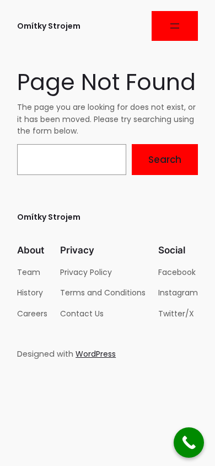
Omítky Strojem (48, 25)
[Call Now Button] (189, 442)
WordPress (96, 353)
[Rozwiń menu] (175, 26)
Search (164, 159)
